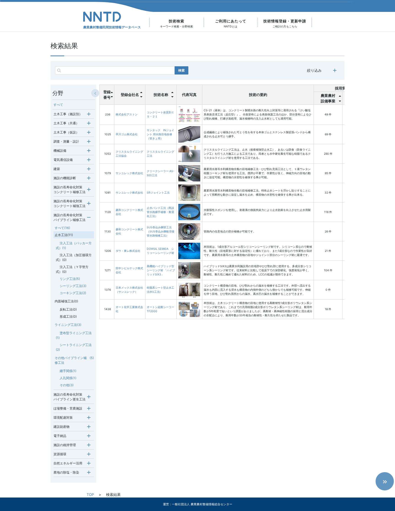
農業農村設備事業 (328, 98)
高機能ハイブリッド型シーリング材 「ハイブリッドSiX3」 (161, 270)
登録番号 (107, 95)
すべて (58, 104)
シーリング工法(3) (73, 286)
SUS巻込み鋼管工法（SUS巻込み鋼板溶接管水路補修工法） (160, 231)
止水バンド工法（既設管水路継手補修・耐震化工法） (160, 212)
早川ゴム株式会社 (127, 134)
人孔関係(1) (68, 378)
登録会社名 (130, 94)
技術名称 (161, 94)
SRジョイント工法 (158, 192)
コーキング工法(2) (73, 293)
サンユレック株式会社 (129, 173)
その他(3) (67, 385)
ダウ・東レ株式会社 (128, 251)
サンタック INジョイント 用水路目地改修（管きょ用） (160, 134)
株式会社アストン (127, 114)
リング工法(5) (70, 279)
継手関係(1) (68, 371)
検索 (181, 70)
